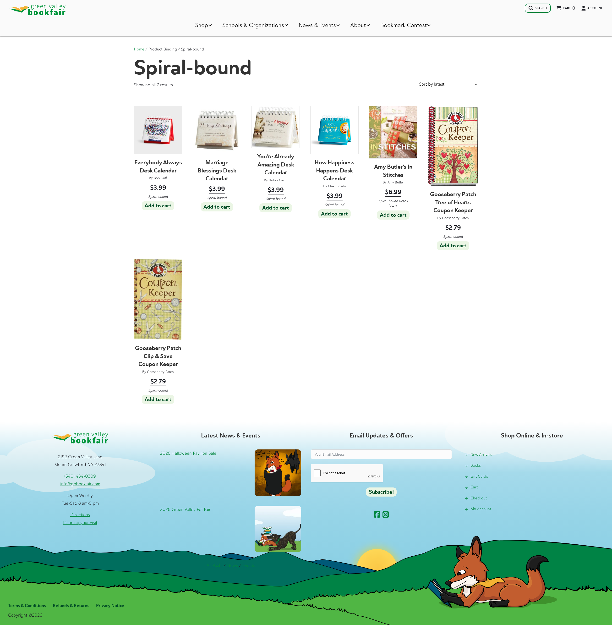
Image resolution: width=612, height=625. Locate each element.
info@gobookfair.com (80, 484)
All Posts (214, 565)
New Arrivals (481, 454)
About (358, 25)
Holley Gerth (278, 180)
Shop (201, 25)
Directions (80, 514)
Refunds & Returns (71, 605)
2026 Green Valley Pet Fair (185, 509)
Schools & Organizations (253, 25)
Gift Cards (479, 476)
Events (249, 565)
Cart (474, 487)
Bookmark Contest (403, 25)
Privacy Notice (110, 605)
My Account (480, 509)
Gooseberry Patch (455, 218)
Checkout (478, 498)
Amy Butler (396, 182)
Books (475, 465)
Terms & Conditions (27, 605)
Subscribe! (381, 492)
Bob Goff (160, 178)
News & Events (317, 25)
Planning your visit (80, 522)
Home (139, 49)
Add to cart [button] (158, 205)
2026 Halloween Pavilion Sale (188, 453)
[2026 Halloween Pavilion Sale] (278, 472)
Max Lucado (337, 186)
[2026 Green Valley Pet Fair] (278, 528)
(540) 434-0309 (80, 476)
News (232, 565)
